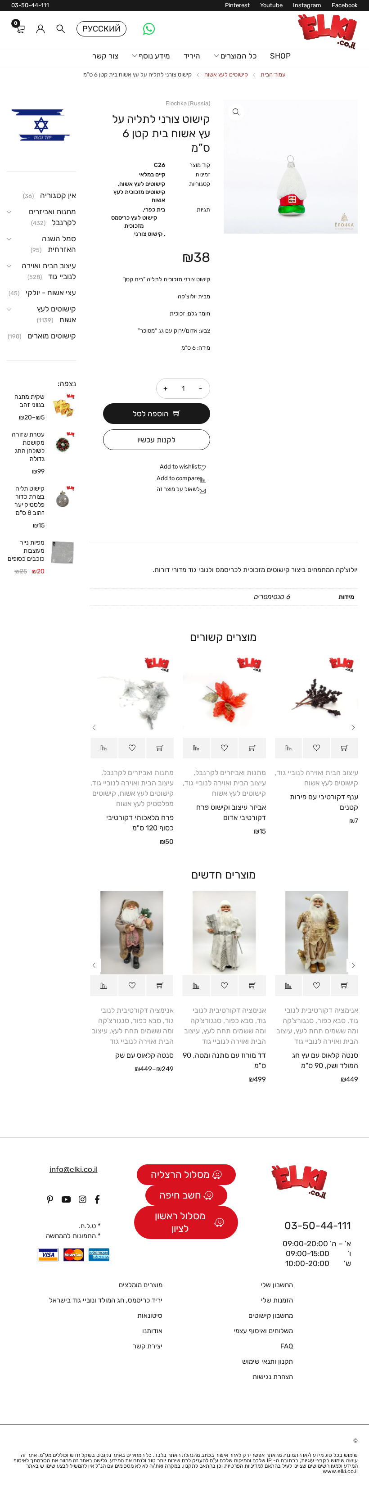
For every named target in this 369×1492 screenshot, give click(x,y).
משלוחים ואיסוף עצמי (263, 1331)
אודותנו (152, 1331)
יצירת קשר (147, 1346)
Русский (101, 29)
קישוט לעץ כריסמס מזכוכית (134, 221)
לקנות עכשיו (156, 439)
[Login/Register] (41, 28)
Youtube (271, 5)
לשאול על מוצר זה (178, 489)
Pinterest (237, 5)
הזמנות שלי (277, 1300)
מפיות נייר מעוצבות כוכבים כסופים (26, 551)
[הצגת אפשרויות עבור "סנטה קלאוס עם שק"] (159, 985)
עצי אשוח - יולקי (51, 292)
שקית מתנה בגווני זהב (29, 401)
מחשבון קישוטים (270, 1316)
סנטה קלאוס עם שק (144, 1055)
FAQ (286, 1346)
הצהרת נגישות (272, 1377)
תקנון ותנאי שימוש (267, 1361)
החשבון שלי (277, 1285)
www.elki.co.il (340, 1471)
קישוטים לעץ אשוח (226, 74)
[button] (236, 112)
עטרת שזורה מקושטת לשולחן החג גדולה (28, 447)
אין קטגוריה (58, 195)
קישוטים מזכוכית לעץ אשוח (139, 196)
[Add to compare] (183, 479)
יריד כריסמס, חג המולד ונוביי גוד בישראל (105, 1300)
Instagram (307, 5)
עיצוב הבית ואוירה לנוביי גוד (317, 772)
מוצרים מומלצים (140, 1285)
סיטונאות (149, 1316)
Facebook (345, 5)
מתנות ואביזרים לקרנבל (230, 772)
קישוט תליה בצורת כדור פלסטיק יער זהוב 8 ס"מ (29, 501)
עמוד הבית (273, 74)
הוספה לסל (151, 413)
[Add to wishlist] (185, 467)
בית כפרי (154, 209)
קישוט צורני (148, 233)
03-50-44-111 (30, 5)
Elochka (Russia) (188, 103)
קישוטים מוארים (51, 335)
